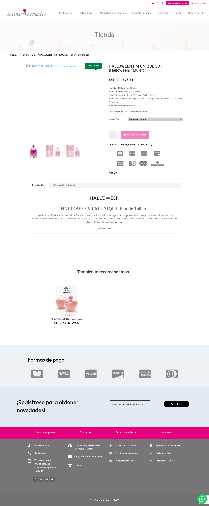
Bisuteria (163, 13)
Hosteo (108, 500)
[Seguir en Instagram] (41, 479)
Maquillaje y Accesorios (113, 13)
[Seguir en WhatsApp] (52, 479)
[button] (95, 68)
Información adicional (64, 185)
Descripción (38, 185)
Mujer (34, 55)
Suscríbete (176, 404)
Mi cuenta (193, 13)
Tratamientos (86, 13)
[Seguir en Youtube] (46, 479)
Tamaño (114, 119)
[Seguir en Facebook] (35, 479)
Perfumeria (65, 13)
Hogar (177, 13)
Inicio (13, 55)
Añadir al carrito (137, 134)
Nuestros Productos (177, 3)
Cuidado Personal (141, 13)
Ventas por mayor (42, 460)
